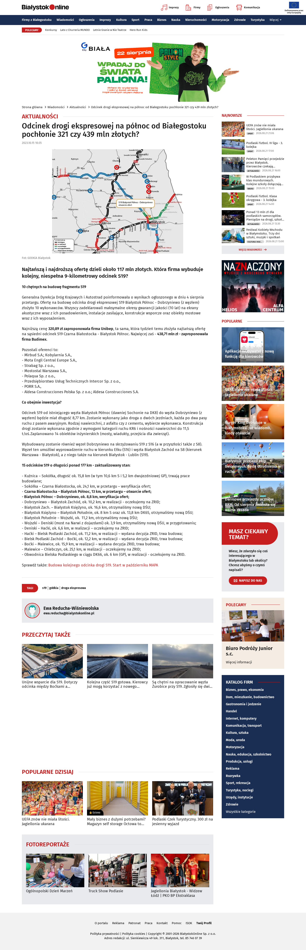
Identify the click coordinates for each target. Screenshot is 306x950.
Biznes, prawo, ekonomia (245, 690)
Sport (135, 20)
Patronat (134, 923)
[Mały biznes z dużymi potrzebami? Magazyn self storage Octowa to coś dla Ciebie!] (117, 798)
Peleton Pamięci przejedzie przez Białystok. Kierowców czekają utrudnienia (265, 162)
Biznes (161, 20)
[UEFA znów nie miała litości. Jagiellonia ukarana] (52, 798)
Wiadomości (65, 20)
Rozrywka (233, 776)
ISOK (189, 923)
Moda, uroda (235, 740)
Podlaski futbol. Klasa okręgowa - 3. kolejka (261, 198)
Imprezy (174, 7)
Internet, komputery (241, 718)
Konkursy (51, 30)
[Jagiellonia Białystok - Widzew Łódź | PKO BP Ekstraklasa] (180, 870)
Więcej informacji (239, 662)
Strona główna (32, 107)
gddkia (53, 588)
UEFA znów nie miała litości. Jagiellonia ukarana (46, 821)
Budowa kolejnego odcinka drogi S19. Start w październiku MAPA (103, 565)
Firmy (197, 7)
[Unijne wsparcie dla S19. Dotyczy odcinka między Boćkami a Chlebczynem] (52, 661)
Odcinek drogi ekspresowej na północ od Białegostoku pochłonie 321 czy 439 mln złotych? (154, 107)
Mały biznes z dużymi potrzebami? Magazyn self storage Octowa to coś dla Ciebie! (116, 821)
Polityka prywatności (104, 934)
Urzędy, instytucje (239, 797)
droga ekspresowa (73, 588)
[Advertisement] (117, 728)
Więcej (274, 20)
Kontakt (162, 923)
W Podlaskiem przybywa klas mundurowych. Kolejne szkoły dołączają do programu (263, 180)
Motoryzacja (220, 20)
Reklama (232, 769)
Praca (148, 20)
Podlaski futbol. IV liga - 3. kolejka (264, 145)
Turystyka (258, 20)
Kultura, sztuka (237, 733)
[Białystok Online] (45, 7)
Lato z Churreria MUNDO (75, 30)
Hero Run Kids (138, 30)
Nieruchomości (195, 20)
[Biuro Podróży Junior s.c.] (253, 625)
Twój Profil (203, 923)
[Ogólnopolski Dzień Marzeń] (55, 870)
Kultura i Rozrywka (256, 242)
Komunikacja (252, 7)
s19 (44, 588)
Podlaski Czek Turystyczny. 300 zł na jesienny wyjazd (182, 821)
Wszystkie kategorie (241, 812)
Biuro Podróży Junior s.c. (249, 651)
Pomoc (177, 923)
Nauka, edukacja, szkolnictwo (248, 754)
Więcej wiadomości (250, 249)
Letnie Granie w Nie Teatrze (109, 30)
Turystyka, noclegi (240, 790)
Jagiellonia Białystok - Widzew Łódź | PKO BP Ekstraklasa (176, 893)
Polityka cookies (133, 934)
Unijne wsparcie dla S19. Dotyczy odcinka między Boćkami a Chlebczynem (49, 684)
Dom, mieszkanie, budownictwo (250, 697)
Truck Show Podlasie (105, 891)
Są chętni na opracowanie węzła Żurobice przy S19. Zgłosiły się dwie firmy (182, 684)
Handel (231, 711)
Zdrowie (240, 20)
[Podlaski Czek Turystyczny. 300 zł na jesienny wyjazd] (182, 798)
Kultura (121, 20)
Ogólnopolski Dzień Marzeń (49, 891)
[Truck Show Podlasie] (117, 870)
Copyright (155, 934)
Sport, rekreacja (238, 783)
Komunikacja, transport (244, 726)
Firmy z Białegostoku (37, 20)
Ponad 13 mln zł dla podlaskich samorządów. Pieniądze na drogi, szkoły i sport (264, 215)
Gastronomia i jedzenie (243, 704)
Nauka (175, 20)
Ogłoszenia (222, 7)
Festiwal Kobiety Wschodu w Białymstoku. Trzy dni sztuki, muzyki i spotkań (264, 233)
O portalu (101, 923)
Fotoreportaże (47, 844)
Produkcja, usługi (239, 761)
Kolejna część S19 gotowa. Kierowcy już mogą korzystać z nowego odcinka (117, 684)
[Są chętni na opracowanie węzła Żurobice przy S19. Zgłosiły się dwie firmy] (182, 661)
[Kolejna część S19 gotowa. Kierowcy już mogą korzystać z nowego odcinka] (117, 661)
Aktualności (78, 107)
